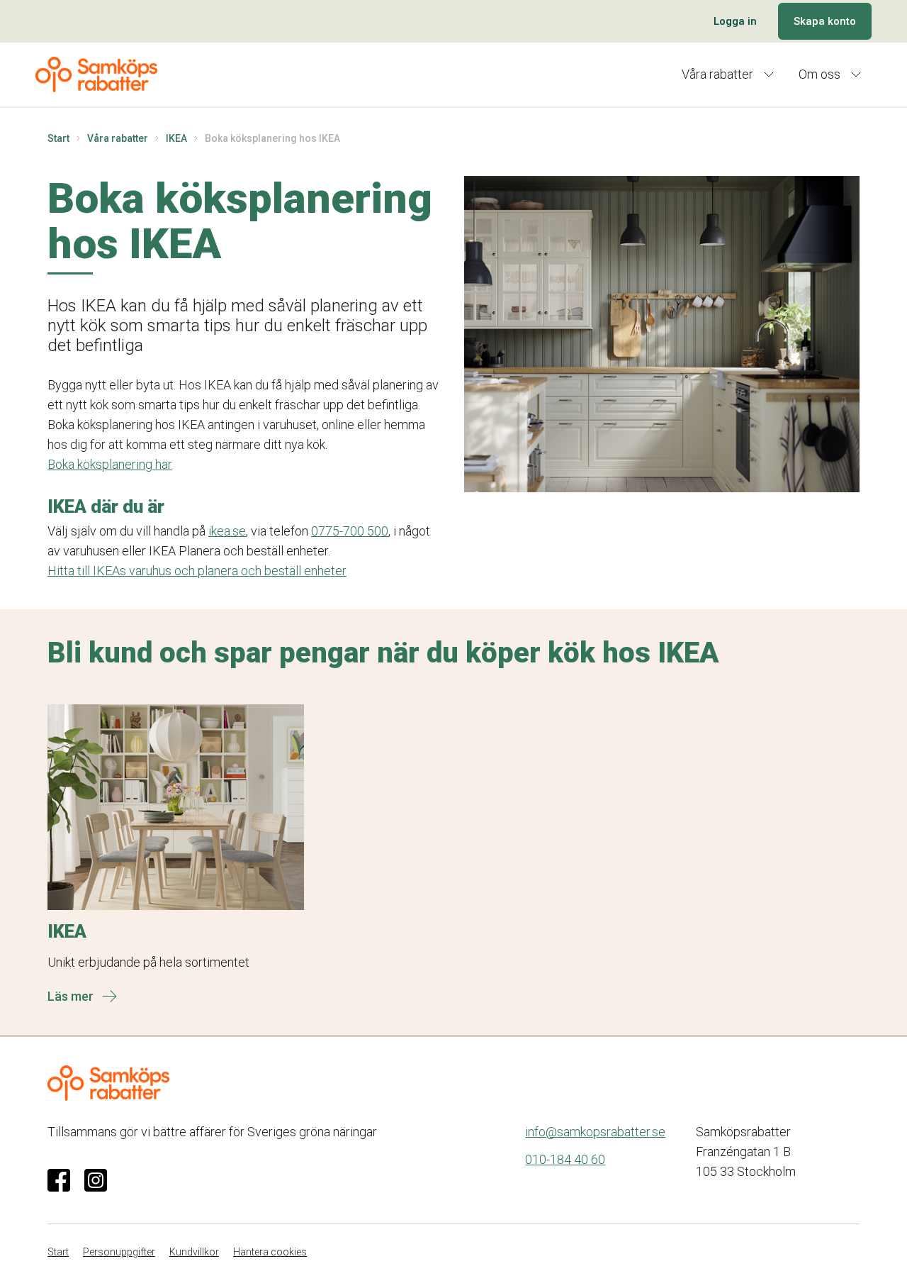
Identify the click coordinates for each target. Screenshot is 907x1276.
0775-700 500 (349, 530)
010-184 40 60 (565, 1159)
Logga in (735, 21)
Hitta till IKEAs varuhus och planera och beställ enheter (197, 570)
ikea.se (227, 530)
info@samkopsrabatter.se (595, 1131)
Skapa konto (825, 21)
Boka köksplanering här (109, 464)
